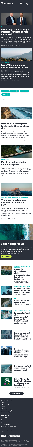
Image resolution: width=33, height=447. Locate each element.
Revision (3, 421)
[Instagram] (11, 431)
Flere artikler (16, 393)
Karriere (3, 406)
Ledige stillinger (5, 404)
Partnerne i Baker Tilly (6, 410)
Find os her (3, 408)
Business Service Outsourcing (8, 426)
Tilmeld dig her (6, 256)
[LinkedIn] (2, 431)
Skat (2, 419)
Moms (2, 422)
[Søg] (24, 4)
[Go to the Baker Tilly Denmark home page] (7, 4)
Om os (2, 402)
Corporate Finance (5, 424)
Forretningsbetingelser (6, 411)
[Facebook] (7, 431)
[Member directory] (27, 4)
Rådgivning (4, 417)
